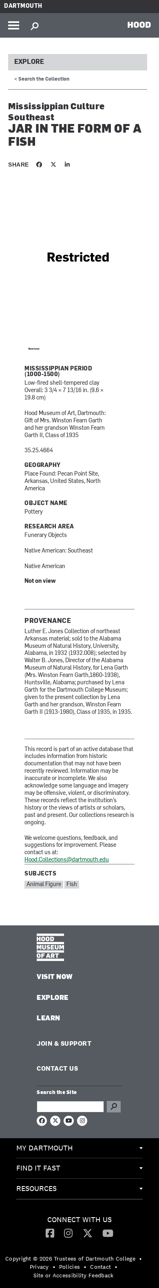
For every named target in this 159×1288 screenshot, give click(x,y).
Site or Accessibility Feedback (73, 1275)
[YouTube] (107, 1232)
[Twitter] (88, 1232)
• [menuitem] (140, 1258)
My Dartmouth (44, 1148)
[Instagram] (68, 1232)
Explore (29, 62)
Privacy (39, 1266)
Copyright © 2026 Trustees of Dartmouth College (70, 1258)
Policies (69, 1266)
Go (114, 1106)
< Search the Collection (41, 79)
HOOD (139, 24)
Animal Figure (43, 885)
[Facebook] (50, 1232)
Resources (36, 1188)
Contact (100, 1266)
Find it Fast (38, 1168)
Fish (71, 885)
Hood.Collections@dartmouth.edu (66, 860)
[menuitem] (79, 1148)
